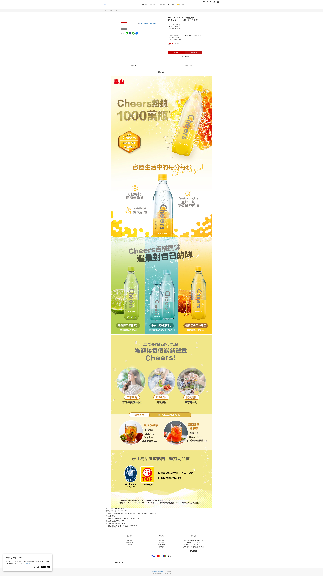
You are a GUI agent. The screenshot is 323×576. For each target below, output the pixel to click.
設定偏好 (37, 567)
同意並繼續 (45, 567)
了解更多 (27, 563)
